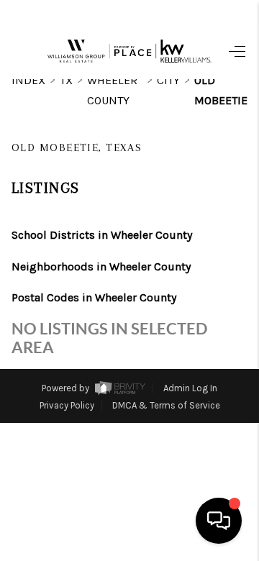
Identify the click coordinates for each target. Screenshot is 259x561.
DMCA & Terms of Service (166, 405)
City (168, 80)
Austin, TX (160, 467)
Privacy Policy (67, 405)
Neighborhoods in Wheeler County (101, 266)
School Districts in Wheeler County (102, 235)
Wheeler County (112, 90)
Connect (171, 439)
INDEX (28, 80)
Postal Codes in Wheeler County (94, 297)
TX (66, 80)
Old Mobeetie (220, 90)
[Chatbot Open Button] (219, 521)
